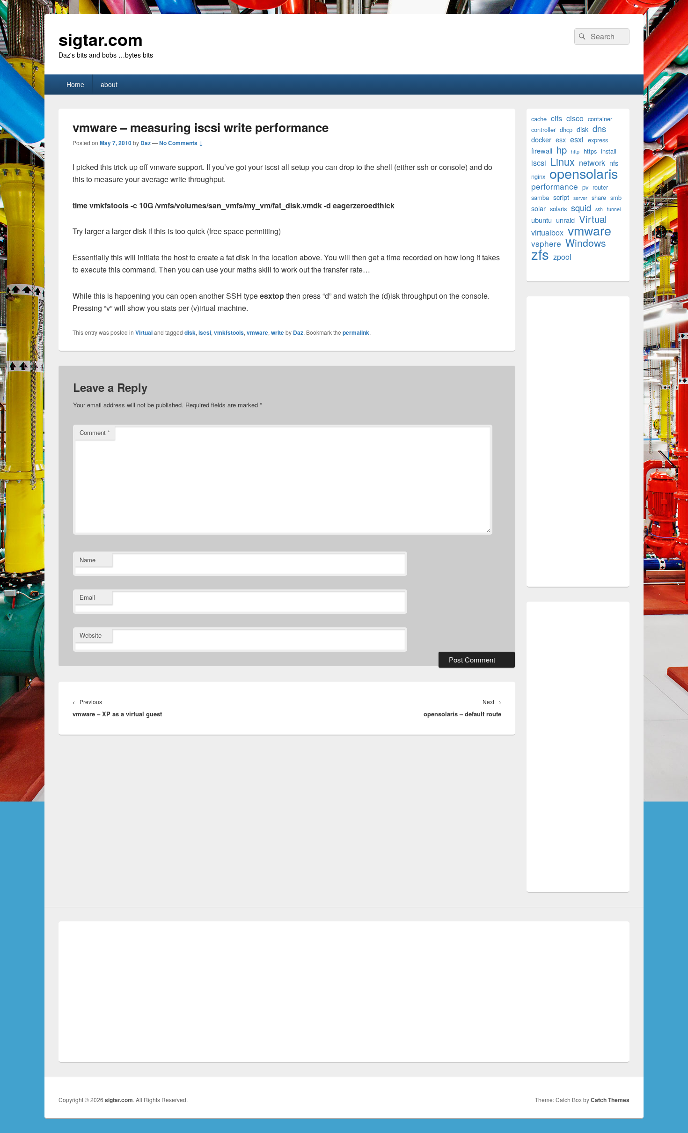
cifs (556, 118)
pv (585, 187)
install (608, 151)
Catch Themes (610, 1100)
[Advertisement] (578, 441)
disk (190, 332)
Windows (585, 243)
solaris (558, 208)
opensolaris (583, 173)
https (590, 151)
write (277, 332)
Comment (95, 432)
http (575, 151)
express (598, 139)
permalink (356, 332)
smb (616, 197)
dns (599, 128)
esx (561, 139)
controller (543, 129)
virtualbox (547, 232)
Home (75, 84)
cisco (575, 118)
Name (87, 559)
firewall (541, 150)
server (580, 197)
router (600, 187)
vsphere (546, 243)
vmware (257, 332)
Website (91, 635)
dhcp (566, 129)
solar (538, 208)
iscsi (204, 332)
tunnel (614, 209)
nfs (613, 163)
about (109, 84)
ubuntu (541, 220)
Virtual (144, 332)
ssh (599, 209)
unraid (565, 220)
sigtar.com (101, 39)
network (592, 163)
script (561, 197)
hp (561, 149)
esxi (577, 139)
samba (540, 197)
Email (87, 597)
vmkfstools (229, 332)
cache (539, 118)
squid (581, 208)
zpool (562, 257)
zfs (540, 254)
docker (541, 139)
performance (554, 186)
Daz (145, 143)
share (599, 197)
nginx (538, 176)
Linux (562, 161)
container (600, 118)
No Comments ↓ (181, 143)
